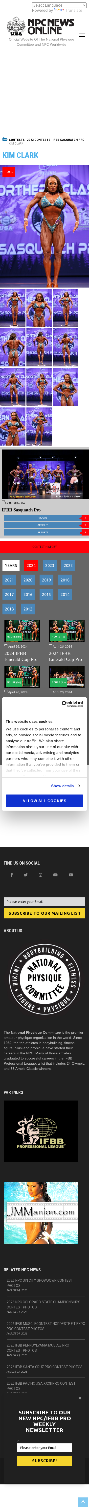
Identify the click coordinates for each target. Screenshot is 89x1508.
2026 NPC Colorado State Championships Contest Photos (43, 1304)
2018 (65, 580)
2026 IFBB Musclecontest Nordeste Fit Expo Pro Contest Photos (46, 1326)
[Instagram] (40, 875)
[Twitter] (26, 875)
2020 (27, 580)
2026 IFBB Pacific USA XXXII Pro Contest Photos (41, 1386)
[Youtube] (71, 875)
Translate (73, 10)
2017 (9, 594)
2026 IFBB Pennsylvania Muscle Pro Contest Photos (38, 1347)
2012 (27, 609)
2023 (49, 565)
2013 (9, 609)
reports (62, 532)
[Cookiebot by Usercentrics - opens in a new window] (62, 704)
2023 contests (38, 140)
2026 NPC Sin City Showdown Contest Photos (40, 1283)
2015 (46, 594)
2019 (46, 580)
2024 (31, 565)
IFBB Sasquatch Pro (68, 140)
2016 (27, 594)
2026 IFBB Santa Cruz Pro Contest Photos (45, 1367)
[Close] (80, 1398)
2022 (68, 565)
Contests (17, 140)
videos (62, 517)
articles (62, 525)
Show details (62, 786)
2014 (65, 594)
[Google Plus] (55, 875)
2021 (9, 580)
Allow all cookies (44, 800)
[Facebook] (12, 875)
